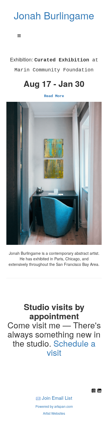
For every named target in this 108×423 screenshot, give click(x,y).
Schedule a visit (71, 347)
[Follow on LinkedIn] (99, 391)
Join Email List (57, 397)
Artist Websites (54, 413)
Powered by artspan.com (54, 406)
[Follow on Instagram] (94, 391)
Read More (54, 96)
